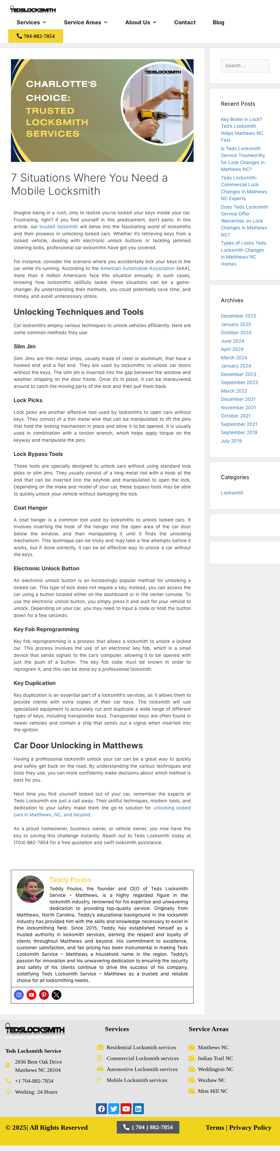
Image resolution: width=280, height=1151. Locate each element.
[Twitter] (57, 995)
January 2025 (236, 324)
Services (28, 22)
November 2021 (238, 407)
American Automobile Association (137, 268)
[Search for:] (245, 65)
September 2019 (239, 432)
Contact (185, 22)
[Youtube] (31, 995)
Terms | (217, 1127)
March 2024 (234, 357)
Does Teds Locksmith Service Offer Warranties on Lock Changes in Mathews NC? (244, 221)
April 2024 (232, 349)
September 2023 (239, 382)
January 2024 (236, 366)
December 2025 (238, 316)
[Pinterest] (44, 995)
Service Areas (82, 22)
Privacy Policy (250, 1127)
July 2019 (231, 441)
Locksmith (232, 493)
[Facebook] (101, 1108)
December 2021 (238, 399)
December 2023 (238, 374)
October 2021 (236, 416)
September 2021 (239, 424)
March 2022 (234, 391)
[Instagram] (19, 995)
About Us (137, 22)
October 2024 (236, 332)
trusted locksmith (58, 226)
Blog (218, 22)
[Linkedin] (138, 1108)
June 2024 (232, 341)
